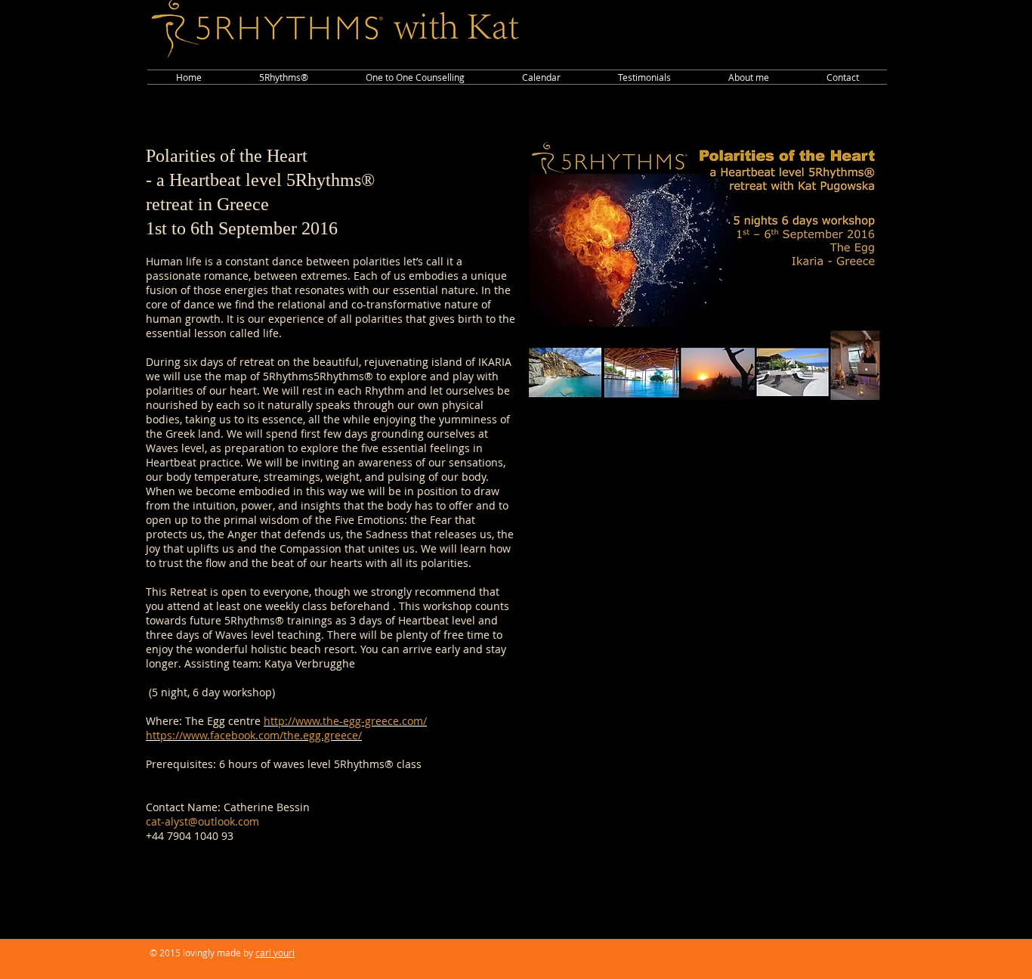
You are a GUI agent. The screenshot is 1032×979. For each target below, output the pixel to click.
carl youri (275, 952)
